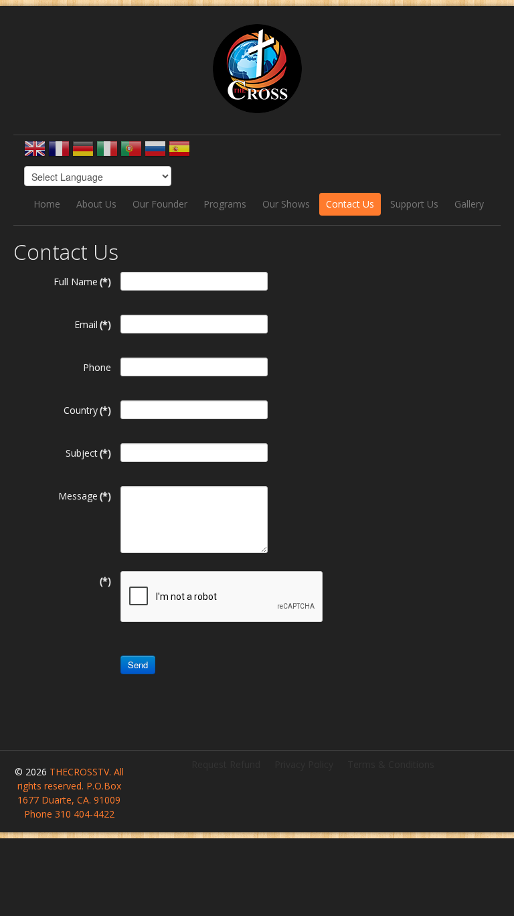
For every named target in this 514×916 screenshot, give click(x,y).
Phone (97, 367)
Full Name (82, 281)
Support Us (414, 204)
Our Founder (160, 204)
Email (92, 324)
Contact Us (350, 204)
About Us (96, 204)
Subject (88, 453)
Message (84, 495)
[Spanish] (179, 153)
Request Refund (225, 764)
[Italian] (107, 153)
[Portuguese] (131, 153)
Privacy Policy (303, 764)
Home (46, 204)
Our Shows (286, 204)
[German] (83, 153)
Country (87, 410)
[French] (59, 153)
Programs (224, 204)
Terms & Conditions (390, 764)
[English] (35, 153)
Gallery (469, 204)
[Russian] (155, 153)
